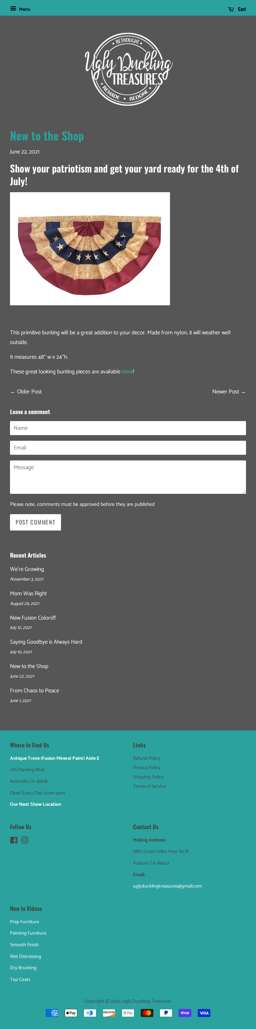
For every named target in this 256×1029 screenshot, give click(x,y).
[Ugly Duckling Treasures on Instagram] (24, 842)
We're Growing (27, 569)
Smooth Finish (24, 945)
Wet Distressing (25, 957)
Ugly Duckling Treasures (146, 1001)
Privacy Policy (147, 768)
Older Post (29, 391)
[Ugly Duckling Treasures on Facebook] (14, 842)
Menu (24, 9)
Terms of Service (149, 786)
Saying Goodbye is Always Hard (46, 642)
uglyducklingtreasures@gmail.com (167, 886)
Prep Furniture (24, 922)
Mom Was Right (28, 593)
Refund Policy (147, 758)
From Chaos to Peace (34, 690)
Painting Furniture (28, 933)
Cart (241, 8)
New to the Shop (29, 666)
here (127, 371)
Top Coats (20, 980)
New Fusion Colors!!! (33, 618)
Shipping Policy (148, 777)
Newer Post (225, 391)
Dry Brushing (23, 968)
